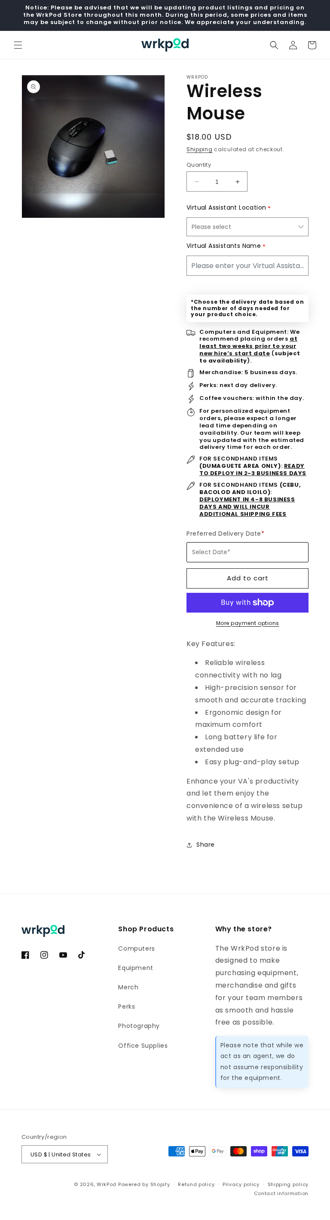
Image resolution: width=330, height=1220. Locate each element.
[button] (18, 45)
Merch (128, 987)
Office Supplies (143, 1045)
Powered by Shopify (144, 1184)
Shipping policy (288, 1184)
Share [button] (205, 844)
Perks (126, 1006)
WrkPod (106, 1184)
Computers (136, 948)
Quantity (198, 165)
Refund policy (196, 1184)
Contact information (281, 1193)
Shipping (199, 149)
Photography (139, 1026)
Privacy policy (241, 1184)
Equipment (135, 968)
